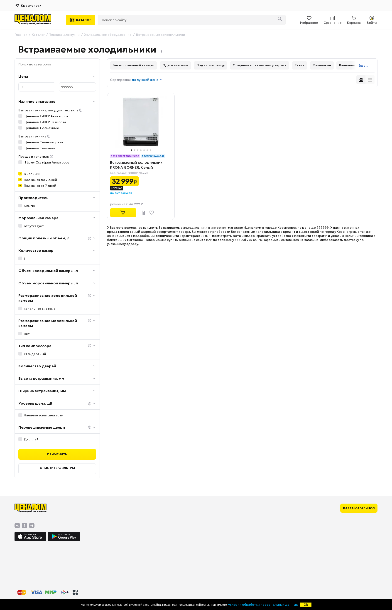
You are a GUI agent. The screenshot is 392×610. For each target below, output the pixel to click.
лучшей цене (145, 80)
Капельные (348, 65)
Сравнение (332, 23)
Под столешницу (210, 65)
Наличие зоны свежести (43, 415)
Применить (57, 454)
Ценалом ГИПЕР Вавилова (45, 122)
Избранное (309, 23)
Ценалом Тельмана (40, 148)
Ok (306, 605)
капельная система (39, 309)
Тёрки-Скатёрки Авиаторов (46, 162)
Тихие (299, 65)
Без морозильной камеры (133, 65)
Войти (372, 23)
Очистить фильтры (57, 468)
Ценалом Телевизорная (43, 142)
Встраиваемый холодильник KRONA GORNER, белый (136, 165)
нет (27, 334)
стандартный (35, 354)
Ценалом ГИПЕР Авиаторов (46, 116)
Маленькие (322, 65)
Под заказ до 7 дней (40, 180)
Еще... (363, 65)
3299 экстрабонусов (125, 156)
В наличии (32, 174)
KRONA (29, 206)
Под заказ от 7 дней (40, 186)
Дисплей (31, 439)
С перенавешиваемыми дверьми (260, 65)
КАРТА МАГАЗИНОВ (359, 508)
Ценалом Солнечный (41, 128)
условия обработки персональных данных (263, 605)
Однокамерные (175, 65)
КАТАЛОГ (83, 20)
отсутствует (34, 226)
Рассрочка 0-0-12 (153, 156)
